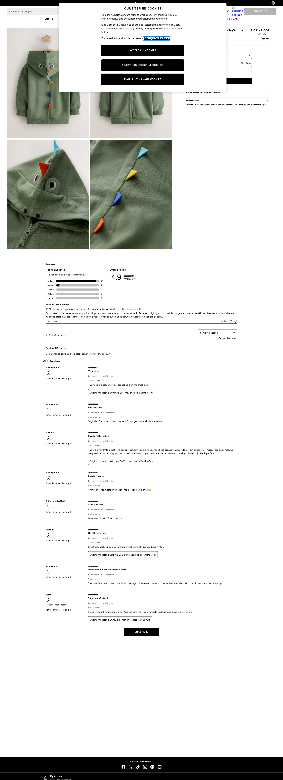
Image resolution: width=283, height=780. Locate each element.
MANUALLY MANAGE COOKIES (142, 79)
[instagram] (145, 766)
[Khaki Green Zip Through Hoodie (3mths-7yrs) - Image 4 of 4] (131, 194)
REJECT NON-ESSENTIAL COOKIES (142, 65)
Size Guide (246, 63)
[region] (142, 47)
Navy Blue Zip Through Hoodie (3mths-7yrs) (133, 554)
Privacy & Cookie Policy (157, 38)
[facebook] (123, 766)
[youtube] (159, 766)
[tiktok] (138, 766)
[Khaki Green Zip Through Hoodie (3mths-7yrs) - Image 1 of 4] (48, 83)
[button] (227, 100)
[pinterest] (152, 766)
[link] (227, 11)
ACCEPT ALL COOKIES (142, 50)
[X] (130, 766)
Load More (141, 632)
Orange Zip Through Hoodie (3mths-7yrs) (132, 392)
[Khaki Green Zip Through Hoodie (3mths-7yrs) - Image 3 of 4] (48, 194)
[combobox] (220, 332)
